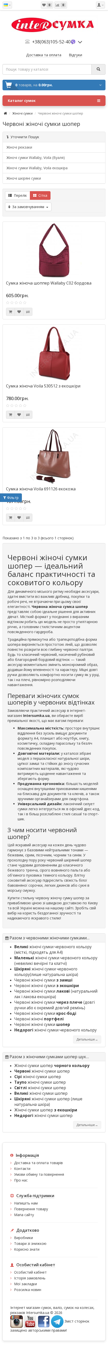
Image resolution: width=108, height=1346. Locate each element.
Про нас (21, 1180)
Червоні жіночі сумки (43, 980)
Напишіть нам (26, 1203)
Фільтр (12, 497)
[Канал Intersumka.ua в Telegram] (57, 1321)
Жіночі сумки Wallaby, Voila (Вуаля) (36, 157)
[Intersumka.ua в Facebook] (43, 1321)
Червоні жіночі (39, 1019)
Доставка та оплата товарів (38, 1162)
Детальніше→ (87, 1039)
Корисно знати (26, 1249)
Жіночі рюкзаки (19, 147)
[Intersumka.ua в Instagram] (16, 1321)
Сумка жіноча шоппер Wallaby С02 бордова (48, 283)
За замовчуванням (28, 206)
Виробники (23, 1237)
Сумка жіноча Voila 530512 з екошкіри (43, 385)
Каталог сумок (22, 100)
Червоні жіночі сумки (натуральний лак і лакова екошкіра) (55, 994)
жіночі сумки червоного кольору (53, 946)
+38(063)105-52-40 (51, 42)
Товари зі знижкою (30, 1243)
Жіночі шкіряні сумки (24, 178)
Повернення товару (31, 1209)
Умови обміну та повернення (39, 1174)
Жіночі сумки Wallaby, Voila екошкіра (37, 167)
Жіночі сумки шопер (51, 1065)
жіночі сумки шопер (42, 1071)
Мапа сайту (24, 1214)
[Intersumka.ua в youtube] (30, 1321)
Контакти (22, 1168)
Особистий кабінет (30, 1272)
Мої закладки (25, 1283)
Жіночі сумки (22, 113)
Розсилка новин (27, 1289)
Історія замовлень (29, 1278)
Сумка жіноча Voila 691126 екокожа (41, 488)
